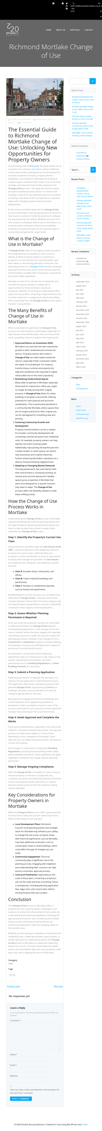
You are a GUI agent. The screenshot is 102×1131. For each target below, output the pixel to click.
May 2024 (80, 338)
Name (13, 1054)
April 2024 (80, 342)
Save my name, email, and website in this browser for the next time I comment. (34, 1091)
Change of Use (37, 266)
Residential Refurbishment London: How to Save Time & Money (83, 100)
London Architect (83, 159)
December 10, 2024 (44, 119)
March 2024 (81, 346)
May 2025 (80, 298)
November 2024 (82, 314)
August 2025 (81, 286)
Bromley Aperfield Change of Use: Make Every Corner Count (83, 109)
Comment (15, 1020)
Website (14, 1075)
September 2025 (82, 281)
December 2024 (82, 310)
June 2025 (80, 294)
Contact (89, 30)
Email (13, 1065)
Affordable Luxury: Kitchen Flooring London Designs (84, 238)
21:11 (13, 122)
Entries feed (80, 410)
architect (49, 687)
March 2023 (81, 367)
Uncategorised (82, 388)
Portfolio (75, 30)
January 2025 (81, 306)
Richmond (34, 166)
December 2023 (82, 359)
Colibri (85, 1124)
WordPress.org (82, 418)
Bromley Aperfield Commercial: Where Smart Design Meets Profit (82, 126)
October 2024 (81, 318)
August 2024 (81, 326)
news (10, 963)
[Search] (93, 81)
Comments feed (82, 414)
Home (48, 30)
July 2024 (79, 330)
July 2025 (79, 290)
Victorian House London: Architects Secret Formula (84, 216)
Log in (78, 406)
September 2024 (82, 322)
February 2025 (82, 302)
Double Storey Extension (21, 119)
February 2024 (82, 350)
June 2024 (80, 334)
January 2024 (81, 355)
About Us (60, 30)
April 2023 (80, 363)
